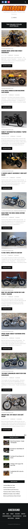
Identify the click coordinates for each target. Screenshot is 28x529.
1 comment (17, 217)
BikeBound (14, 510)
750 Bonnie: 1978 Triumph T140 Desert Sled (16, 464)
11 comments (19, 419)
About (7, 514)
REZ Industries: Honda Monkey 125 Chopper (17, 449)
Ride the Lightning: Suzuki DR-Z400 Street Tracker (12, 293)
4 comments (16, 296)
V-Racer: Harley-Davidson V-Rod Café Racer (14, 174)
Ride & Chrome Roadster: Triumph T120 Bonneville (17, 441)
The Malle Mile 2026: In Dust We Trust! (16, 472)
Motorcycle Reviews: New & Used (12, 496)
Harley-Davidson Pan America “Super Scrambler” (13, 133)
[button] (14, 17)
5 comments (17, 94)
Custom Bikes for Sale (9, 485)
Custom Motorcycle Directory (10, 489)
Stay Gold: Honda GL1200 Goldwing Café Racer (12, 92)
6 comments (17, 377)
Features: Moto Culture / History (11, 491)
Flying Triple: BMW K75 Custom (11, 253)
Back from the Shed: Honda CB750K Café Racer (13, 214)
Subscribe (17, 518)
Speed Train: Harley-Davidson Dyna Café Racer (13, 335)
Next (25, 435)
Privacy (12, 514)
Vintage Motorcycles (20, 210)
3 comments (18, 177)
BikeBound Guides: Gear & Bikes (11, 493)
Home (4, 514)
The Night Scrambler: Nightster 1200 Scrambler (13, 374)
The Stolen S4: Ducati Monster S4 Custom (17, 456)
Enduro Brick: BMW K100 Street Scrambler (11, 52)
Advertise (23, 514)
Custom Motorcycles (7, 48)
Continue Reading (7, 65)
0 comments (16, 55)
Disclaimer (17, 514)
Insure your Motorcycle (9, 487)
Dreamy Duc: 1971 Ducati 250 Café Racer (12, 416)
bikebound (11, 55)
